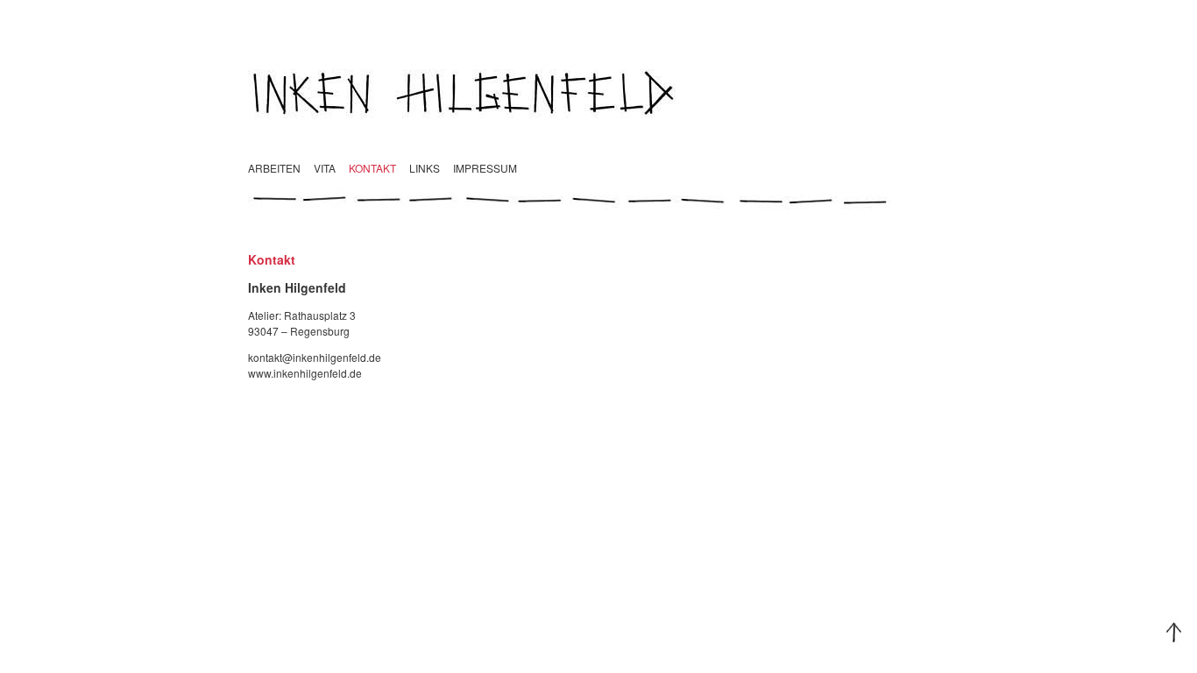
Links (424, 167)
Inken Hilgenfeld (598, 92)
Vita (325, 167)
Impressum (485, 167)
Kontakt (372, 167)
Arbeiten (274, 167)
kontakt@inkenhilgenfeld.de (314, 357)
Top (1174, 633)
